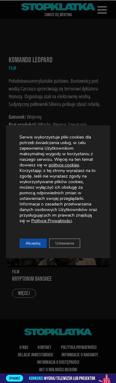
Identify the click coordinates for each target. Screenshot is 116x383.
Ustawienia (64, 243)
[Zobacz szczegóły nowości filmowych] (58, 378)
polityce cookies (64, 165)
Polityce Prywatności (51, 221)
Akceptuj (33, 243)
